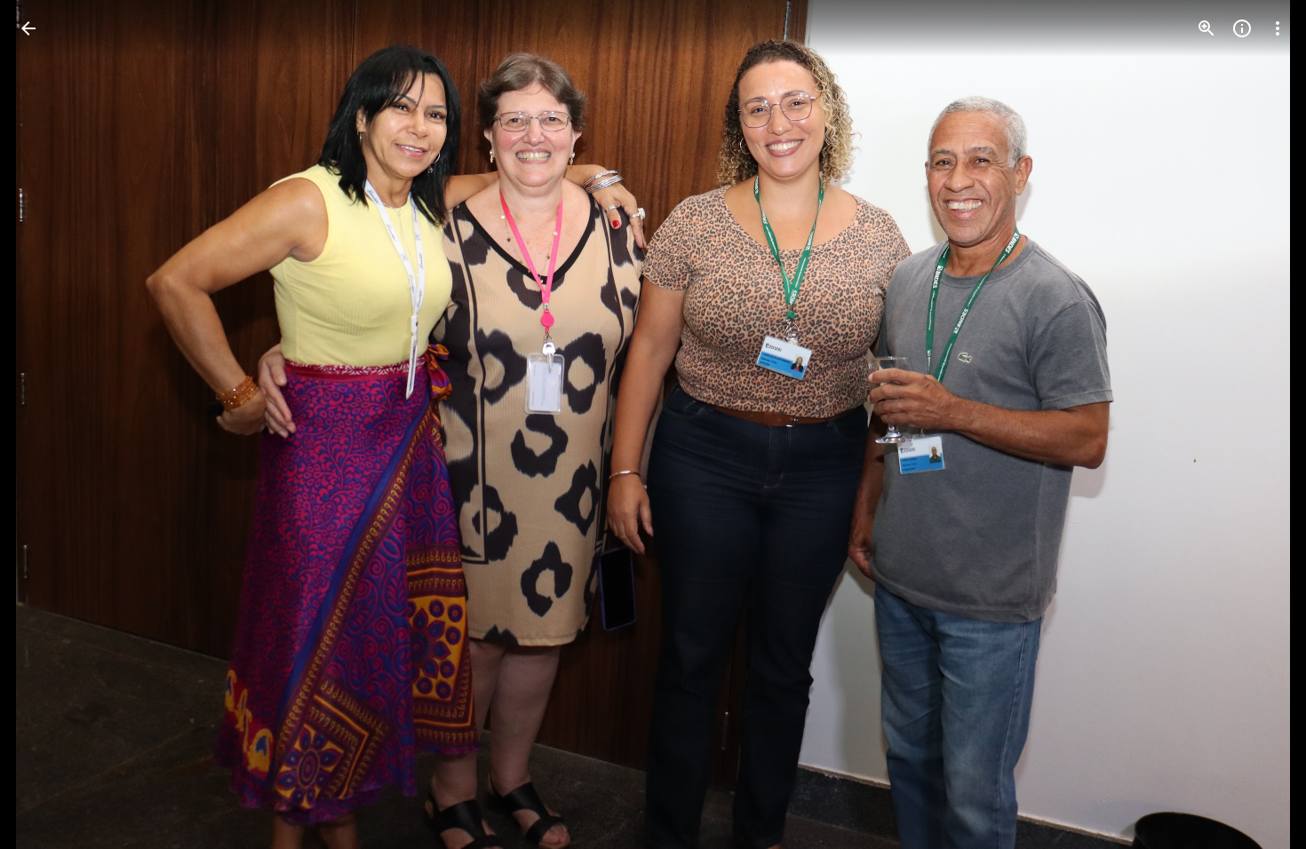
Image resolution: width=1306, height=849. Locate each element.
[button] (50, 424)
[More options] (1277, 28)
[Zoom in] (1206, 28)
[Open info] (1242, 28)
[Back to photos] (28, 28)
